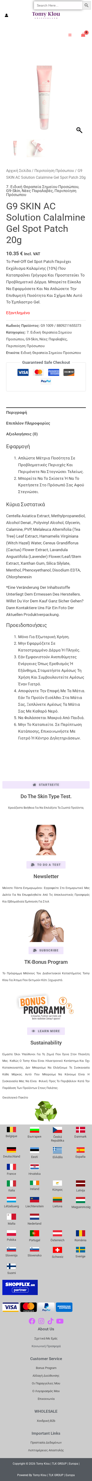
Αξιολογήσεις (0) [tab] (22, 434)
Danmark (80, 1136)
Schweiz (57, 1257)
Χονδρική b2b (46, 1421)
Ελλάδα (58, 1157)
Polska (11, 1239)
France (11, 1173)
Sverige (80, 1256)
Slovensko (35, 1255)
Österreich (57, 1240)
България (34, 1136)
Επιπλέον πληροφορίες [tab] (28, 423)
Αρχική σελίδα (18, 170)
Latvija (80, 1190)
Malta (11, 1223)
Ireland (34, 1189)
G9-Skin (13, 190)
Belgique (11, 1136)
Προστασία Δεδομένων (46, 1442)
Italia (11, 1190)
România (80, 1240)
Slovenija (11, 1255)
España (80, 1156)
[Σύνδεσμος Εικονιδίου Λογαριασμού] (6, 15)
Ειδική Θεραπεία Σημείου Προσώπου (51, 353)
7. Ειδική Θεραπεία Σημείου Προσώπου (42, 186)
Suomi (11, 1273)
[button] (80, 99)
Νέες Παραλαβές (37, 190)
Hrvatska (35, 1173)
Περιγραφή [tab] (16, 412)
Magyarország (80, 1207)
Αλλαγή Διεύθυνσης (46, 1375)
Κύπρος (57, 1189)
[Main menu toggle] (70, 35)
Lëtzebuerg (11, 1206)
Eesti (34, 1157)
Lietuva (57, 1206)
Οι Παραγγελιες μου (46, 1383)
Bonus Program (46, 1368)
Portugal (34, 1240)
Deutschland (11, 1156)
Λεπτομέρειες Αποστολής (46, 1450)
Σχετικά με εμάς (46, 1338)
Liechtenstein (34, 1206)
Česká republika (57, 1138)
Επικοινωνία (46, 1399)
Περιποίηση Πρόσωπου (54, 170)
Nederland (34, 1223)
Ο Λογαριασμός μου (46, 1391)
